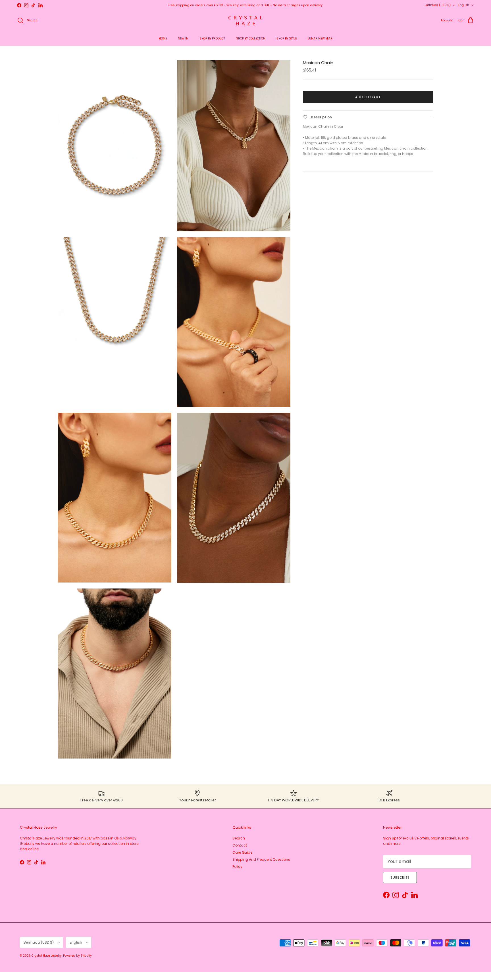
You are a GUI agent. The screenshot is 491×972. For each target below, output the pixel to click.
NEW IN (183, 38)
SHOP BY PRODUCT (212, 38)
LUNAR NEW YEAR (320, 38)
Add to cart (368, 97)
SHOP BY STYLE (286, 38)
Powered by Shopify (77, 956)
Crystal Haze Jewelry (47, 956)
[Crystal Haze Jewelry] (245, 20)
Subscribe (399, 877)
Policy (237, 866)
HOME (163, 38)
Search (238, 838)
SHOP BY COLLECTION (250, 38)
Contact (239, 845)
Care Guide (242, 852)
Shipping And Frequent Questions (261, 859)
